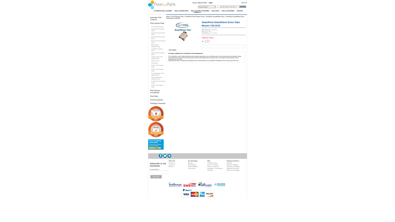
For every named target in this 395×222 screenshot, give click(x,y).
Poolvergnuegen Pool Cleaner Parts (157, 74)
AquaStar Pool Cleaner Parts (158, 33)
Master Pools (155, 61)
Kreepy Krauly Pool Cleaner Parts (157, 57)
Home (168, 16)
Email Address (154, 169)
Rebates (190, 163)
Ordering (229, 163)
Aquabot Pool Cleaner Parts (157, 29)
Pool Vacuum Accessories (200, 11)
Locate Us (172, 165)
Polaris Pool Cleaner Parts (157, 70)
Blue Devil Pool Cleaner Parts (158, 41)
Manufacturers (192, 165)
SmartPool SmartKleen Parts (215, 16)
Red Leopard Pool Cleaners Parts (156, 78)
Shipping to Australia (233, 168)
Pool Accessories (228, 11)
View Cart (244, 2)
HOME (210, 2)
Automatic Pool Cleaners (163, 11)
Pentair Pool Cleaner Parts (157, 66)
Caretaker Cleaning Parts (157, 49)
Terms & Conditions (213, 166)
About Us (171, 166)
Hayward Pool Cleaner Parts (157, 53)
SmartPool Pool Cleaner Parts (194, 16)
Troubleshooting (212, 163)
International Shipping (233, 166)
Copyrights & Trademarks (214, 168)
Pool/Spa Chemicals (157, 103)
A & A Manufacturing (157, 26)
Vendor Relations (193, 166)
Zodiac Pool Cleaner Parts (157, 86)
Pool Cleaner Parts (181, 11)
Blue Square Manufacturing (155, 45)
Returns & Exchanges (233, 170)
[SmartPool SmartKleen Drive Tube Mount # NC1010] (183, 41)
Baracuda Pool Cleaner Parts (158, 37)
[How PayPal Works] (156, 149)
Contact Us (172, 163)
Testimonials (191, 168)
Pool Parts (215, 11)
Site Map (210, 170)
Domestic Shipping (232, 165)
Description (172, 50)
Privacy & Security (212, 165)
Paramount (154, 63)
